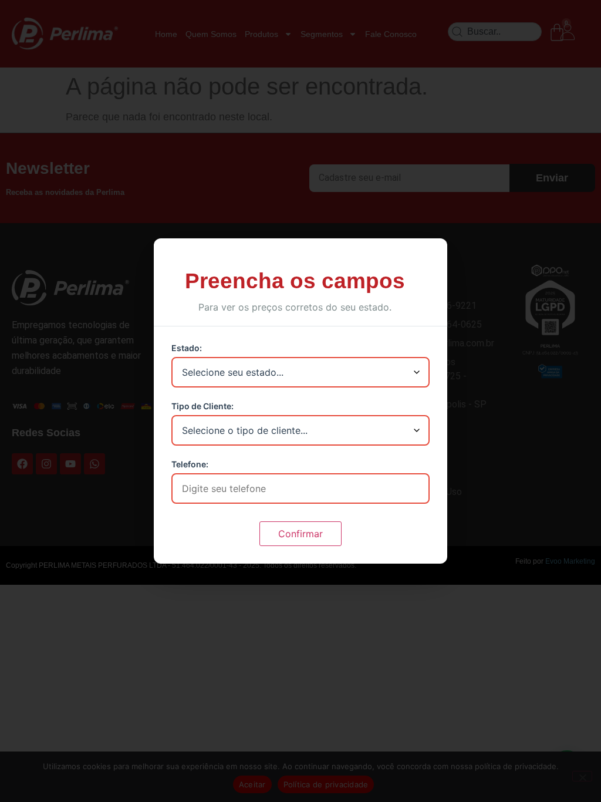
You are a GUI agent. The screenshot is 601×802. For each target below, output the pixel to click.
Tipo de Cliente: (202, 406)
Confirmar (300, 534)
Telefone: (189, 464)
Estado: (186, 348)
